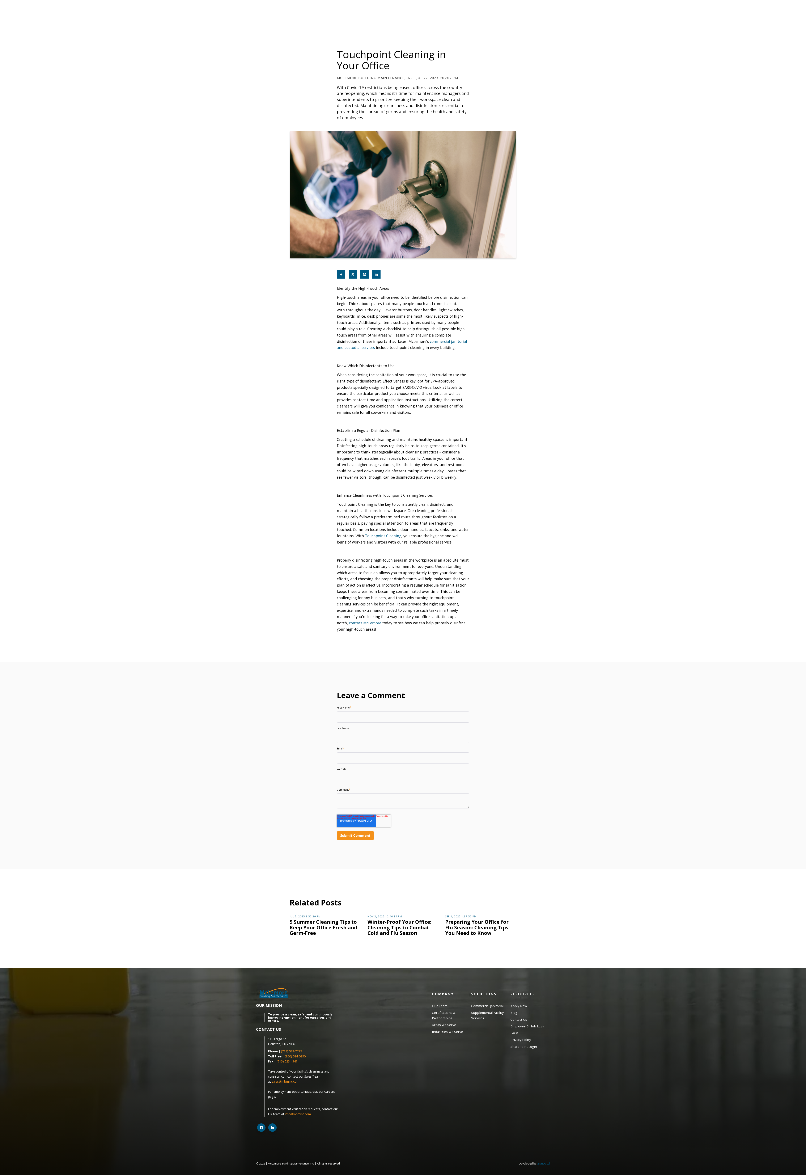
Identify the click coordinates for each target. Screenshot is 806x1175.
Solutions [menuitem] (484, 994)
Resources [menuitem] (522, 994)
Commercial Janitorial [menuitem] (487, 1006)
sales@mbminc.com (286, 1081)
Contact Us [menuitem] (518, 1019)
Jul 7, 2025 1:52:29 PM (305, 916)
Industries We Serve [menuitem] (447, 1032)
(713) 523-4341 (287, 1061)
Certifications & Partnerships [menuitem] (443, 1015)
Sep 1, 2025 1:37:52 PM (460, 916)
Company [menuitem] (443, 994)
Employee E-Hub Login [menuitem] (527, 1026)
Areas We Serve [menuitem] (444, 1025)
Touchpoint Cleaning (383, 535)
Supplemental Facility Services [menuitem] (487, 1015)
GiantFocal (543, 1163)
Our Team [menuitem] (439, 1006)
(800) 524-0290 (295, 1056)
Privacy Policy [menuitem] (520, 1039)
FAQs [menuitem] (514, 1033)
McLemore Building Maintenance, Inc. (375, 78)
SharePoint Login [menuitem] (523, 1046)
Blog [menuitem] (513, 1012)
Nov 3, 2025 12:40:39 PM (385, 916)
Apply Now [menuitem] (518, 1006)
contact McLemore (365, 622)
